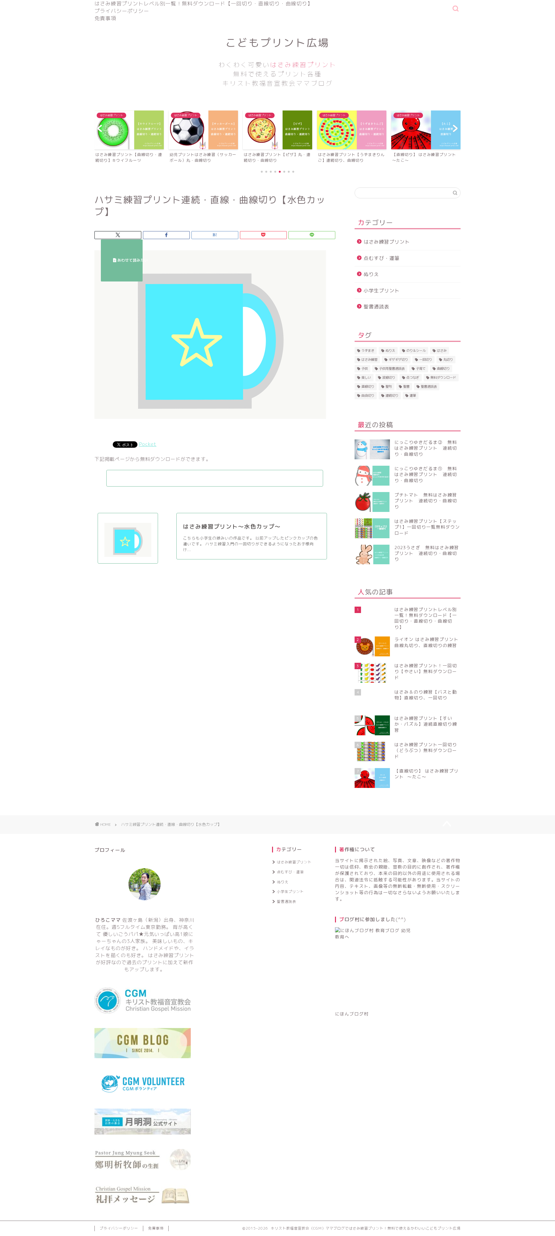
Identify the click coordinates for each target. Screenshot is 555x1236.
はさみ (441, 350)
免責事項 (105, 18)
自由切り (367, 395)
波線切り (388, 377)
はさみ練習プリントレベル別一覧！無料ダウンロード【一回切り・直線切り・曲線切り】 (203, 3)
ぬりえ (371, 274)
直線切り (367, 386)
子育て (421, 368)
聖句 (388, 386)
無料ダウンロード (443, 377)
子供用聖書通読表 (392, 368)
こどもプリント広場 (277, 61)
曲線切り (443, 368)
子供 (364, 368)
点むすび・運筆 (382, 258)
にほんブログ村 (352, 1014)
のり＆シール (416, 350)
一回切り (425, 359)
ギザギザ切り (398, 359)
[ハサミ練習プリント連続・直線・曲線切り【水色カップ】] (210, 423)
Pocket (147, 444)
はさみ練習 (369, 359)
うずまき (367, 350)
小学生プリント (382, 290)
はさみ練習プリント (387, 241)
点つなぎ (412, 377)
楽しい (366, 377)
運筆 (413, 395)
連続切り (391, 395)
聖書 (406, 386)
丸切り (448, 359)
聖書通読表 (376, 306)
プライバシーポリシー (121, 11)
